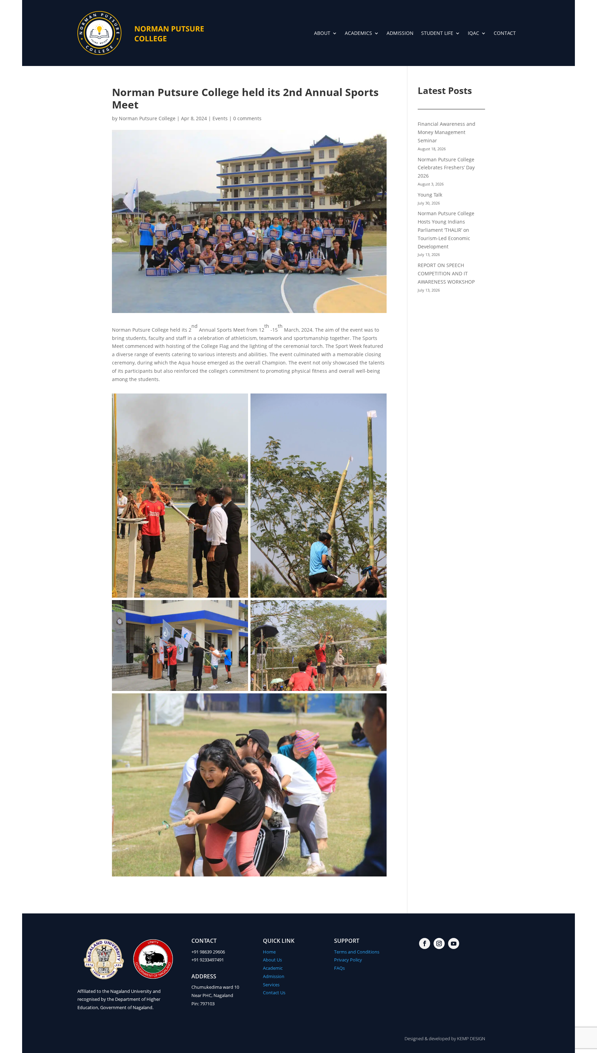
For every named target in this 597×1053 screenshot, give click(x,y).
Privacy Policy (348, 960)
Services (271, 984)
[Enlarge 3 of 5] (239, 609)
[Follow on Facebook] (424, 943)
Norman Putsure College (147, 118)
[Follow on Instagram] (439, 943)
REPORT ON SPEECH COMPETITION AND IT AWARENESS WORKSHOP (446, 273)
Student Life (437, 33)
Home (269, 952)
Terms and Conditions (356, 952)
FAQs (339, 968)
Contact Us (274, 992)
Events (220, 118)
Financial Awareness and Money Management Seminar (446, 132)
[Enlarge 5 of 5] (377, 702)
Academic (273, 968)
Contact (505, 33)
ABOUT (322, 33)
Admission (400, 33)
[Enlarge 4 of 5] (377, 609)
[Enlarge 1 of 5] (239, 402)
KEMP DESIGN (471, 1038)
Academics (358, 33)
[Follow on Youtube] (453, 943)
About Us (272, 960)
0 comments (247, 118)
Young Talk (430, 194)
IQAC (473, 33)
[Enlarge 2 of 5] (377, 402)
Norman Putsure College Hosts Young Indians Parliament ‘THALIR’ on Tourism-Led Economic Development (446, 229)
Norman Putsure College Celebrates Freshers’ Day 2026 (446, 167)
